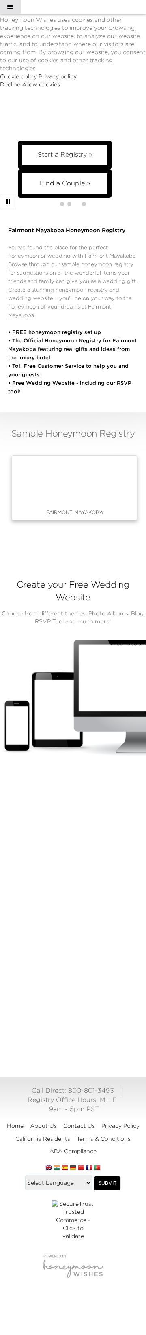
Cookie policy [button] (19, 76)
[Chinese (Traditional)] (81, 1168)
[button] (10, 7)
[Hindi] (57, 1168)
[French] (89, 1168)
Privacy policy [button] (58, 76)
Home (15, 1126)
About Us (43, 1126)
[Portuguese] (97, 1168)
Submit (107, 1183)
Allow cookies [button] (41, 84)
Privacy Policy (120, 1126)
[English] (48, 1168)
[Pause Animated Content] (8, 202)
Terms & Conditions (104, 1139)
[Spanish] (65, 1168)
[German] (73, 1168)
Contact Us (79, 1126)
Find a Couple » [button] (65, 183)
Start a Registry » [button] (65, 154)
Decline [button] (11, 84)
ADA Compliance (73, 1151)
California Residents (42, 1139)
